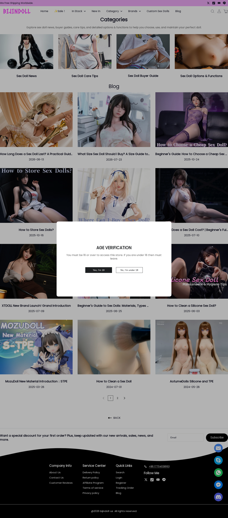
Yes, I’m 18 (98, 270)
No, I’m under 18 (129, 270)
